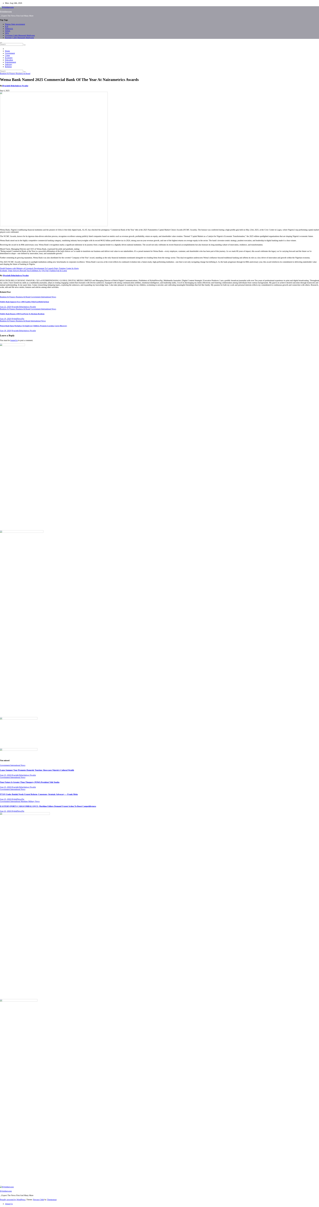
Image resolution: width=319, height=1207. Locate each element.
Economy (9, 58)
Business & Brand (23, 73)
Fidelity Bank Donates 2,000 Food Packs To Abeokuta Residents (22, 314)
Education (9, 60)
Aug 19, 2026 (5, 319)
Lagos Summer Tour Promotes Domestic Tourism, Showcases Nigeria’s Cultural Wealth (37, 770)
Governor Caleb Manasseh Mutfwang (20, 35)
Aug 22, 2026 (5, 307)
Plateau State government (15, 24)
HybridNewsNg (17, 319)
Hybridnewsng (6, 11)
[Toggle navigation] (1, 42)
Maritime (24, 801)
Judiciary (8, 64)
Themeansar (51, 1200)
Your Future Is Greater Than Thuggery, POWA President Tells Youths (29, 782)
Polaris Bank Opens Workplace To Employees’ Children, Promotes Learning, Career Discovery (33, 326)
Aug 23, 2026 (5, 775)
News (53, 297)
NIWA (7, 31)
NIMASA (9, 29)
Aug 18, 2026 (5, 331)
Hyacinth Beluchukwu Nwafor (15, 86)
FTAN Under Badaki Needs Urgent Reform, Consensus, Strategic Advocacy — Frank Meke (39, 794)
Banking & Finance (8, 73)
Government (10, 53)
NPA (7, 33)
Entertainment (10, 62)
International (46, 297)
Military (31, 801)
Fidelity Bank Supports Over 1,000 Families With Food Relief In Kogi (24, 302)
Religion (8, 67)
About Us (9, 1204)
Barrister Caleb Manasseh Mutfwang (19, 38)
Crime (7, 55)
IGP (6, 26)
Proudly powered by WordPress (13, 1200)
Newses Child (38, 1200)
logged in (14, 340)
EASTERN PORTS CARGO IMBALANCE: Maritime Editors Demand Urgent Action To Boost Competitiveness (48, 806)
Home (7, 51)
